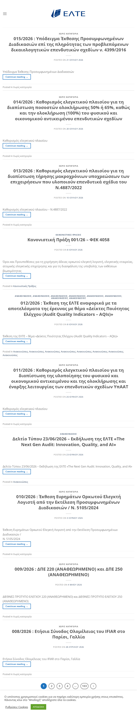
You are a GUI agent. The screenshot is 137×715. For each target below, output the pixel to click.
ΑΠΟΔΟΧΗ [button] (38, 706)
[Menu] (5, 13)
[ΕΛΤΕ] (68, 14)
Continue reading (17, 76)
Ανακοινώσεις (23, 296)
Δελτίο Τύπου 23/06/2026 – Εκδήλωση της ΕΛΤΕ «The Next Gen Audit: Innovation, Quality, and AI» (68, 441)
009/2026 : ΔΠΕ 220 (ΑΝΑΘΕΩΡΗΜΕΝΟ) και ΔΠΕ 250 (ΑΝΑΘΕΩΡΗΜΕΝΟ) (69, 571)
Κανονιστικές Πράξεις (68, 234)
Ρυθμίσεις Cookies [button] (16, 707)
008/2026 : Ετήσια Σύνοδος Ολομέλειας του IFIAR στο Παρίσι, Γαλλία (68, 634)
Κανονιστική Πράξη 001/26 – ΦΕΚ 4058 (68, 239)
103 (84, 686)
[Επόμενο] (93, 686)
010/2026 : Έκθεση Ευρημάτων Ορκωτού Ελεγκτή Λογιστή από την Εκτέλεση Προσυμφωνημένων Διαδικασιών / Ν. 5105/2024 (68, 502)
